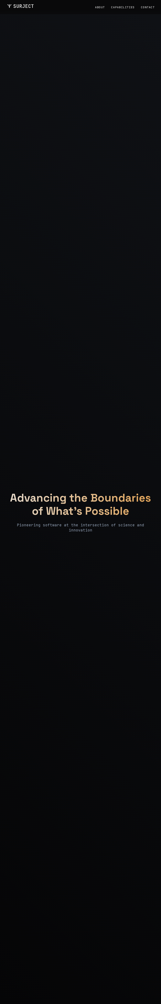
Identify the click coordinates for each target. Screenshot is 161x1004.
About (100, 7)
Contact (148, 7)
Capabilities (123, 7)
